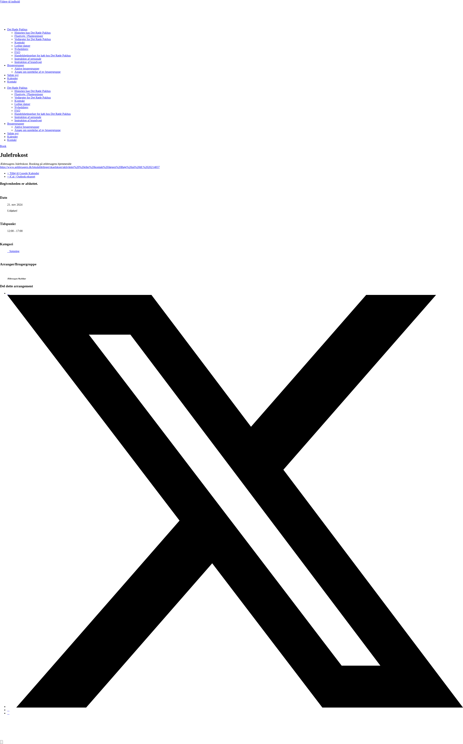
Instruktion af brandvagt (28, 62)
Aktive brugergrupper (26, 68)
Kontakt (11, 81)
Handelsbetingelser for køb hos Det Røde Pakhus (42, 55)
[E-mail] (8, 713)
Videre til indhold (10, 1)
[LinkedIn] (8, 709)
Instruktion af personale (27, 58)
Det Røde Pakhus (17, 29)
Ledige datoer (22, 45)
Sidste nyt (12, 75)
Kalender (12, 78)
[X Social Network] (235, 706)
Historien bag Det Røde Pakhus (32, 32)
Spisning (14, 251)
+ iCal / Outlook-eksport (21, 176)
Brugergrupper (15, 65)
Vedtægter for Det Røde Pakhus (32, 39)
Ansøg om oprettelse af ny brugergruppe (37, 71)
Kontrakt (19, 42)
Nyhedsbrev (21, 49)
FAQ (17, 52)
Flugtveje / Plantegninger (28, 35)
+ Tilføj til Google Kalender (23, 173)
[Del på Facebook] (8, 293)
